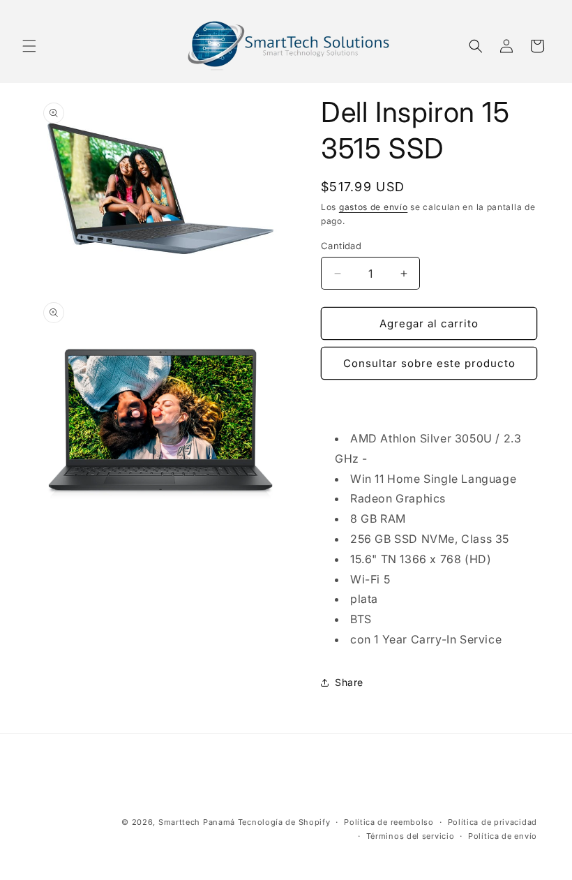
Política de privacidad (492, 822)
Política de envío (502, 836)
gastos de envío (373, 207)
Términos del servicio (410, 836)
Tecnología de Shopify (284, 822)
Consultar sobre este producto (429, 363)
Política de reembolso (389, 822)
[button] (29, 46)
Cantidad (341, 245)
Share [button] (349, 682)
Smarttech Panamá (196, 822)
